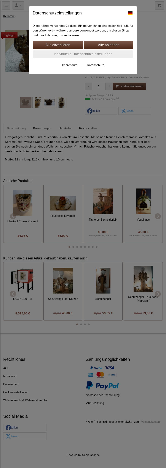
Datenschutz (95, 65)
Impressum (69, 65)
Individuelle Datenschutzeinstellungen (83, 54)
